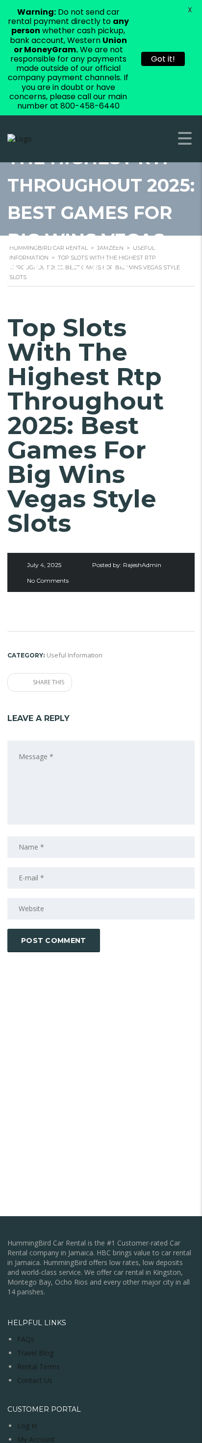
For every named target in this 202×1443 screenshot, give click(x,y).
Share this (47, 682)
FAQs (25, 1339)
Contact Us (34, 1380)
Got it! (163, 59)
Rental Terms (38, 1366)
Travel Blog (35, 1352)
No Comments (48, 580)
